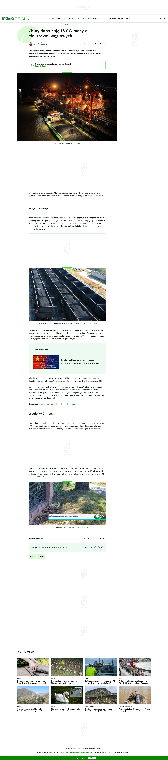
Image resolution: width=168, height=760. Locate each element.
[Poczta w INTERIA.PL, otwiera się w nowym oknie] (161, 18)
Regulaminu (63, 752)
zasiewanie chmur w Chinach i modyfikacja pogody (59, 404)
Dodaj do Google (51, 66)
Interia (19, 24)
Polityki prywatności (75, 752)
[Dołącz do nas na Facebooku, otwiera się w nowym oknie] (95, 547)
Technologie (32, 24)
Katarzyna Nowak (40, 43)
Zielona (25, 24)
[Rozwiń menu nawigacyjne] (164, 18)
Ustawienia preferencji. (87, 752)
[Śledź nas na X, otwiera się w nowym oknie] (101, 547)
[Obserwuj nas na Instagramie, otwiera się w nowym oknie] (98, 547)
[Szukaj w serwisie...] (157, 18)
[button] (56, 18)
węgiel (41, 556)
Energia (40, 24)
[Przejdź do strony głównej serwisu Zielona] (22, 18)
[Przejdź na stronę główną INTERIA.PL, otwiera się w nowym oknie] (8, 18)
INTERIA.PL (105, 752)
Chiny (32, 556)
